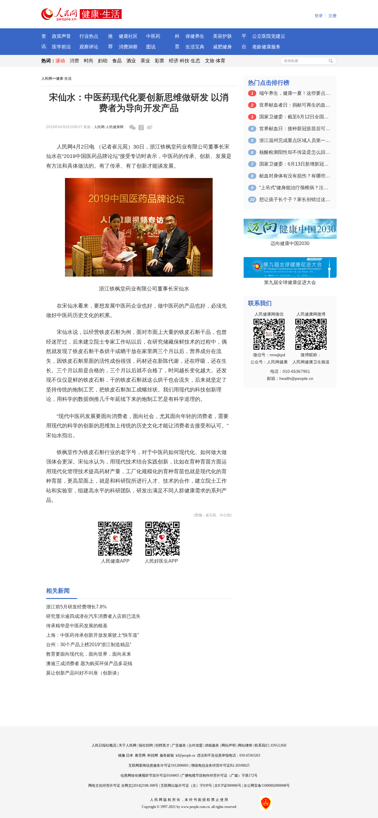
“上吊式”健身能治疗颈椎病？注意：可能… (294, 187)
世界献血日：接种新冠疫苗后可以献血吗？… (294, 128)
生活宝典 (194, 46)
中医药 (153, 36)
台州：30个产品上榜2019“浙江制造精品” (88, 644)
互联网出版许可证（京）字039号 (186, 785)
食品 (117, 60)
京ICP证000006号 (227, 785)
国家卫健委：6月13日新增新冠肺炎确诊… (294, 163)
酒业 (131, 60)
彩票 (159, 60)
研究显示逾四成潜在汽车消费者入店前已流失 (93, 616)
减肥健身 (222, 46)
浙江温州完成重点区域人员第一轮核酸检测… (294, 140)
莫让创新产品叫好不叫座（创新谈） (84, 672)
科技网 (152, 755)
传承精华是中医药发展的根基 (76, 625)
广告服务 (179, 745)
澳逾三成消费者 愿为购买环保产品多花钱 (89, 663)
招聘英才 (162, 745)
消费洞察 (128, 46)
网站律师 (245, 745)
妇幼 (102, 60)
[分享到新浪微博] (149, 127)
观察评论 (88, 46)
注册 (332, 16)
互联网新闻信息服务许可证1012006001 (158, 765)
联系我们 (262, 745)
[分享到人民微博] (141, 127)
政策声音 (61, 36)
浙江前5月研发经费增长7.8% (76, 606)
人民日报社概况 (104, 745)
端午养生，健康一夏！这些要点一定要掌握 (294, 93)
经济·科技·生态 (184, 60)
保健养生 (194, 36)
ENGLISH (278, 745)
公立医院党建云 (268, 36)
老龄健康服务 (266, 46)
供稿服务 (212, 745)
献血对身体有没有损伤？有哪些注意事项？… (294, 175)
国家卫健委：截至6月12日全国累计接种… (294, 116)
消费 (74, 60)
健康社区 (128, 36)
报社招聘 (146, 745)
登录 (319, 16)
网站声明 (228, 745)
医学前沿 (61, 46)
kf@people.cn (185, 755)
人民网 (46, 78)
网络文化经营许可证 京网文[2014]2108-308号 (123, 785)
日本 (129, 755)
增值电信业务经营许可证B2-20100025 (220, 765)
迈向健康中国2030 (290, 243)
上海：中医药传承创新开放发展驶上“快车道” (92, 635)
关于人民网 (127, 745)
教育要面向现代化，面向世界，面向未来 (88, 654)
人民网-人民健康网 (108, 127)
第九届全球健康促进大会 (290, 282)
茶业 (145, 60)
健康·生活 (63, 78)
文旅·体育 (215, 60)
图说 (151, 46)
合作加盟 (195, 745)
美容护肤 (222, 36)
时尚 (88, 60)
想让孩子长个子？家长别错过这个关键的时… (294, 199)
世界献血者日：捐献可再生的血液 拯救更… (294, 104)
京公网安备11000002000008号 (267, 785)
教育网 (140, 755)
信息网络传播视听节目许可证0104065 (149, 775)
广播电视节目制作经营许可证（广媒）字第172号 (219, 775)
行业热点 (88, 36)
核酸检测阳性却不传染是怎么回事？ (294, 152)
